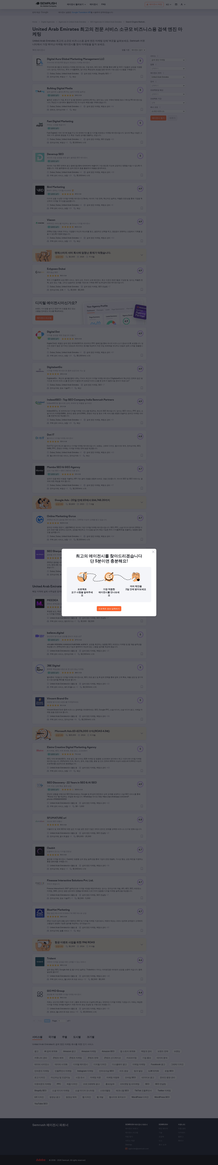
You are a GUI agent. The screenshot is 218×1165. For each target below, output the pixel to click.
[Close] (153, 552)
